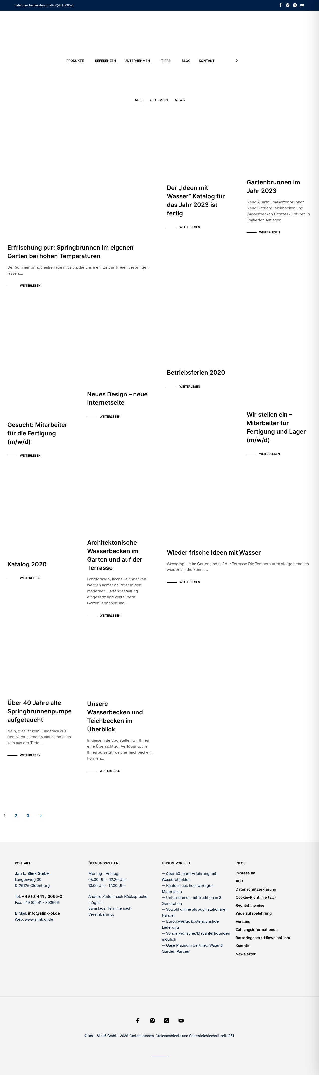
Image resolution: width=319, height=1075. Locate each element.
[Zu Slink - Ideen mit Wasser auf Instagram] (295, 5)
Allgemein (158, 100)
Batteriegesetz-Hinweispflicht (263, 937)
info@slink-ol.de (44, 913)
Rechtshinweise (250, 905)
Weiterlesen (30, 285)
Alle (138, 100)
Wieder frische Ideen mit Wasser (214, 552)
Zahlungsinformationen (257, 929)
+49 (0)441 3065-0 (60, 5)
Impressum (245, 873)
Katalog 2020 (27, 564)
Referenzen (105, 61)
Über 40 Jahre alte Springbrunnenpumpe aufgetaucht (39, 711)
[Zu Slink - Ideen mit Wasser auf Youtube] (302, 5)
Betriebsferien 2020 (196, 372)
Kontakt (207, 61)
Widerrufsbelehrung (254, 913)
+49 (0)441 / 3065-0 (42, 896)
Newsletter (246, 954)
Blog (186, 61)
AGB (239, 881)
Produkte (75, 61)
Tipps (165, 61)
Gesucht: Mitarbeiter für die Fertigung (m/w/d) (37, 433)
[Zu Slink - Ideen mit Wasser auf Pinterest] (288, 5)
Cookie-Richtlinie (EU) (256, 897)
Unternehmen (137, 61)
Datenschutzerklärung (256, 889)
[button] (234, 60)
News (180, 100)
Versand (243, 921)
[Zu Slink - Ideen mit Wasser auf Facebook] (280, 5)
